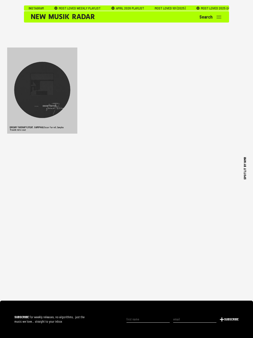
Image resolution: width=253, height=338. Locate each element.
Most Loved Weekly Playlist (73, 8)
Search (205, 17)
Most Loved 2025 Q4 (209, 8)
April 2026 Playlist (123, 8)
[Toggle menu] (219, 17)
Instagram (30, 8)
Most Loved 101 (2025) (164, 8)
